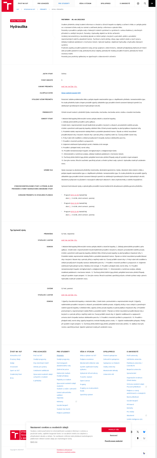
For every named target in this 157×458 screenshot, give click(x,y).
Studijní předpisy (63, 376)
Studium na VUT (29, 9)
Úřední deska (131, 380)
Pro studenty (64, 3)
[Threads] (131, 432)
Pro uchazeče (43, 3)
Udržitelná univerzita (134, 359)
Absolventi (133, 415)
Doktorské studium (63, 373)
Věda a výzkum (85, 3)
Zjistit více (33, 442)
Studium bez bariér (63, 409)
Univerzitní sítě (108, 374)
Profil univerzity (132, 355)
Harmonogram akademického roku (64, 364)
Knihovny (63, 401)
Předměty (43, 9)
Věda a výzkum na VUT (88, 355)
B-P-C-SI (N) (75, 195)
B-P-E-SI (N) (75, 212)
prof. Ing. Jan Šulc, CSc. (69, 86)
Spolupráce (106, 3)
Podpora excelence (87, 359)
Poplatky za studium (64, 380)
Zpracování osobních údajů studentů (66, 384)
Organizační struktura (134, 378)
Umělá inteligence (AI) (134, 419)
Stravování (14, 367)
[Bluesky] (144, 432)
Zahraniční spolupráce (111, 359)
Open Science (85, 381)
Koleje (12, 363)
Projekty (83, 384)
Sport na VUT (15, 370)
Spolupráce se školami (111, 363)
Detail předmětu (57, 9)
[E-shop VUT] (144, 438)
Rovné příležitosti (133, 397)
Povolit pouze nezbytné (114, 441)
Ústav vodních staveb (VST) (71, 93)
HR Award (130, 404)
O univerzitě (125, 3)
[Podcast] (137, 438)
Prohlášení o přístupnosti (64, 450)
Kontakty (130, 408)
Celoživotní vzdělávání (41, 370)
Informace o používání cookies (66, 452)
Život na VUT (23, 3)
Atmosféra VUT (15, 355)
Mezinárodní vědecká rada (89, 363)
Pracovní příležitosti (136, 387)
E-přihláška (37, 381)
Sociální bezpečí (62, 405)
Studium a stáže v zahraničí (66, 389)
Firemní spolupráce (110, 355)
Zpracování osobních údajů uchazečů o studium (42, 375)
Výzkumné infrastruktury (89, 373)
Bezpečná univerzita (134, 369)
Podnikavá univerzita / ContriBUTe (134, 364)
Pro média (130, 412)
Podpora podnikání (63, 413)
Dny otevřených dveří (41, 363)
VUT (18, 9)
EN (152, 3)
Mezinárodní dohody (110, 370)
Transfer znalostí (86, 377)
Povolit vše (114, 429)
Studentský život (16, 374)
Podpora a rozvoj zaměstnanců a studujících (136, 391)
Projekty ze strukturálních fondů (89, 389)
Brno (12, 378)
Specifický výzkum (86, 395)
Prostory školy (15, 359)
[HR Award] (144, 453)
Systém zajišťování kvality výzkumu (89, 368)
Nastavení (113, 435)
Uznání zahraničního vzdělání (64, 393)
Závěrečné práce (63, 369)
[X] (137, 432)
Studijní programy (39, 359)
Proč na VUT (37, 355)
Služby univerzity (109, 367)
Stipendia (60, 398)
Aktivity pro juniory (40, 367)
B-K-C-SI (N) (75, 203)
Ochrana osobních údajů (135, 384)
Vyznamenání (131, 373)
